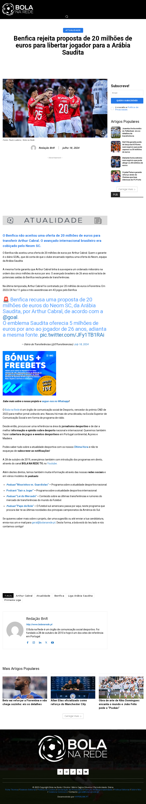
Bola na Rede (12, 409)
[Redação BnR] (34, 148)
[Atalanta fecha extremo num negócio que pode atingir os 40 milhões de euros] (116, 162)
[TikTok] (73, 771)
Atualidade (73, 30)
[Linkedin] (40, 642)
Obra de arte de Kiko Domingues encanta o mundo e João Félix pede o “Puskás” (119, 704)
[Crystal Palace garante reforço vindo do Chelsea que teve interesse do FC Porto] (116, 176)
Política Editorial (121, 789)
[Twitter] (46, 642)
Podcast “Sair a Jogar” (20, 490)
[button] (66, 16)
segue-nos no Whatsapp (55, 401)
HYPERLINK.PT (81, 796)
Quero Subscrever (127, 100)
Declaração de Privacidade (70, 789)
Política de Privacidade (126, 108)
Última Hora (81, 447)
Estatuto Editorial (28, 789)
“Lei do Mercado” (21, 496)
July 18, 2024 (81, 344)
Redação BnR (46, 147)
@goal (10, 317)
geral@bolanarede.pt (44, 522)
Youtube (52, 463)
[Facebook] (27, 642)
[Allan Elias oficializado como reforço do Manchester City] (73, 687)
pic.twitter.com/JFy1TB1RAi (72, 335)
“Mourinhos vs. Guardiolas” (27, 484)
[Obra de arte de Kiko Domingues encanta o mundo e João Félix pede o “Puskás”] (121, 687)
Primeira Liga (12, 600)
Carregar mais (126, 189)
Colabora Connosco (58, 791)
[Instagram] (33, 642)
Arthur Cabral (24, 595)
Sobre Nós (136, 789)
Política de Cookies (47, 789)
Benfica (59, 595)
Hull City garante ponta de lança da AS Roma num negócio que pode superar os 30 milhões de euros (132, 147)
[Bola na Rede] (73, 749)
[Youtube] (52, 642)
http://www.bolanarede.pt (39, 624)
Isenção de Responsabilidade (98, 789)
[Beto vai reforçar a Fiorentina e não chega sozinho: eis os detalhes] (24, 687)
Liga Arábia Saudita (80, 595)
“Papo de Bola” (20, 506)
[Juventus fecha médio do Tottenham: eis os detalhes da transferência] (116, 132)
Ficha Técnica (11, 789)
